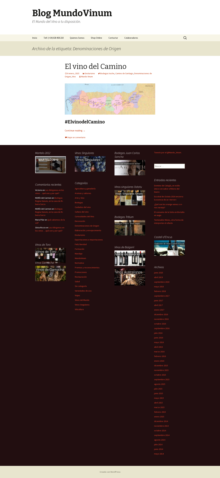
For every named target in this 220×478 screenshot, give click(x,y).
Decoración (80, 221)
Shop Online (96, 37)
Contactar (113, 37)
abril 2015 (158, 402)
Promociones (81, 272)
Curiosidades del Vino (84, 216)
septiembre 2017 (161, 295)
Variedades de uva (83, 290)
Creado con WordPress (110, 472)
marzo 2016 (159, 351)
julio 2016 (158, 333)
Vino (74, 76)
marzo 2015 (159, 407)
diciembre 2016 (161, 314)
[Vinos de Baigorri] (129, 197)
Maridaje (78, 253)
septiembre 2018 (161, 282)
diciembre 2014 (161, 421)
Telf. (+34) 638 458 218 (53, 37)
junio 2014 (158, 449)
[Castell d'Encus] (169, 247)
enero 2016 (159, 361)
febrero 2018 (160, 291)
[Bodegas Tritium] (129, 227)
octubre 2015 (160, 374)
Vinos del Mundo (82, 300)
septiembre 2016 (161, 328)
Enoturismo (90, 73)
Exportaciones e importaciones (89, 239)
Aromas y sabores (83, 193)
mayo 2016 (159, 342)
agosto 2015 (159, 384)
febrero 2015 (160, 412)
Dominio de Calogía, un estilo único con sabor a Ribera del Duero (167, 188)
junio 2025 (158, 272)
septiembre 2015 (161, 379)
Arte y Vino (79, 198)
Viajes (77, 295)
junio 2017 (158, 300)
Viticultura (79, 309)
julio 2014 (158, 444)
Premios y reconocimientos (87, 267)
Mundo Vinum (87, 76)
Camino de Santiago (124, 73)
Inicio (34, 37)
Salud (77, 281)
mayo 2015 (159, 398)
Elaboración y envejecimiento (88, 230)
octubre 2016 (160, 323)
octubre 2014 (160, 430)
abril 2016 (158, 347)
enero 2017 (159, 309)
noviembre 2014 (161, 426)
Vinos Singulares (82, 304)
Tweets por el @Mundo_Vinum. (168, 152)
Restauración (81, 276)
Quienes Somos (77, 37)
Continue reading (75, 130)
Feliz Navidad (81, 244)
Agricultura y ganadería (85, 188)
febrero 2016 (160, 356)
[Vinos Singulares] (90, 163)
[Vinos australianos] (129, 276)
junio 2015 (158, 393)
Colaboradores (131, 37)
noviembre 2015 (161, 370)
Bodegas (79, 202)
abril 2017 (158, 305)
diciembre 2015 (161, 365)
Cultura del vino (82, 211)
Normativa (79, 263)
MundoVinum (80, 258)
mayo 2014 (159, 453)
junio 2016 (158, 337)
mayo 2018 (159, 286)
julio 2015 (158, 388)
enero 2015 (159, 416)
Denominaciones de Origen (87, 225)
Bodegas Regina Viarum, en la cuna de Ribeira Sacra (49, 201)
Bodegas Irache (107, 73)
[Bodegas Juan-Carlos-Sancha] (129, 167)
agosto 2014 (159, 439)
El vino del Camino (95, 66)
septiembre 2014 (161, 435)
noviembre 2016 (161, 319)
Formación (79, 249)
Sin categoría (81, 286)
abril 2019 (158, 277)
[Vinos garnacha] (50, 273)
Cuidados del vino (83, 207)
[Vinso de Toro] (50, 255)
